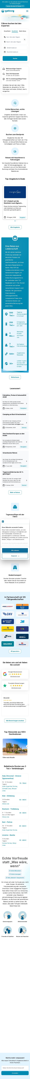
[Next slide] (28, 705)
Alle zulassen (15, 550)
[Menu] (27, 11)
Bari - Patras (7, 822)
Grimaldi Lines (6, 788)
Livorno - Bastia (8, 835)
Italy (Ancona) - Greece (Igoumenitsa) (11, 777)
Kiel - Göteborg (8, 796)
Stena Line (5, 804)
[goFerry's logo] (8, 11)
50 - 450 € (22, 800)
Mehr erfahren (15, 492)
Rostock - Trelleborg (10, 809)
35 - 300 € (22, 813)
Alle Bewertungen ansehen (15, 721)
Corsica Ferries (7, 843)
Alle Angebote (15, 227)
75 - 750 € (23, 783)
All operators (15, 651)
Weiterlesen (15, 377)
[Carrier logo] (7, 606)
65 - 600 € (22, 826)
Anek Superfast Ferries (9, 786)
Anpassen (14, 556)
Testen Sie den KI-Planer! (14, 6)
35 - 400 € (22, 840)
